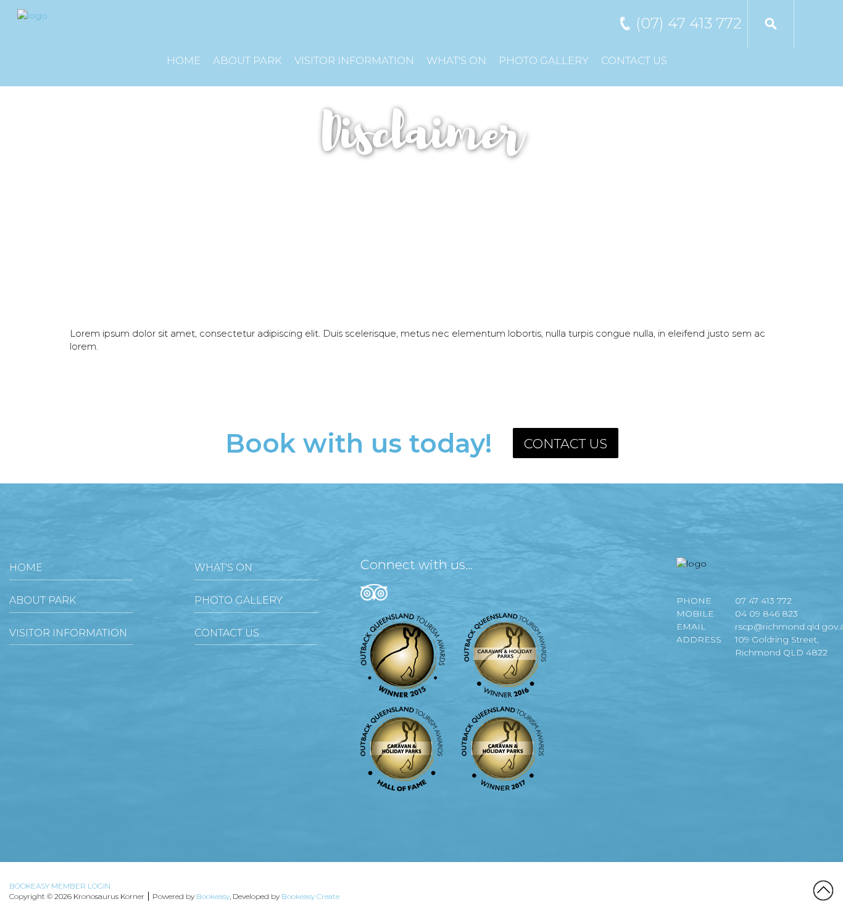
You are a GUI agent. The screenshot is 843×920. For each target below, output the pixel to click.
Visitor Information (354, 60)
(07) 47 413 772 (689, 23)
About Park (247, 60)
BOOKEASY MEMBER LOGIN (59, 885)
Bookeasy (213, 896)
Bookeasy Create (310, 896)
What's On (456, 60)
